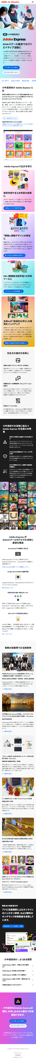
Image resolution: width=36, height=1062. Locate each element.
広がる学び (5, 81)
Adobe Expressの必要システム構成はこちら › (15, 567)
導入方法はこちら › (8, 588)
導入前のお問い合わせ (11, 72)
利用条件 (18, 1055)
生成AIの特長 (15, 81)
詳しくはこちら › (7, 634)
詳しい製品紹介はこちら (10, 118)
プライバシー (18, 1053)
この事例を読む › (7, 689)
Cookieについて (18, 1057)
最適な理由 (25, 81)
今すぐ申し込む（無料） (11, 67)
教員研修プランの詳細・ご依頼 (13, 926)
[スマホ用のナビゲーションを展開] (33, 2)
